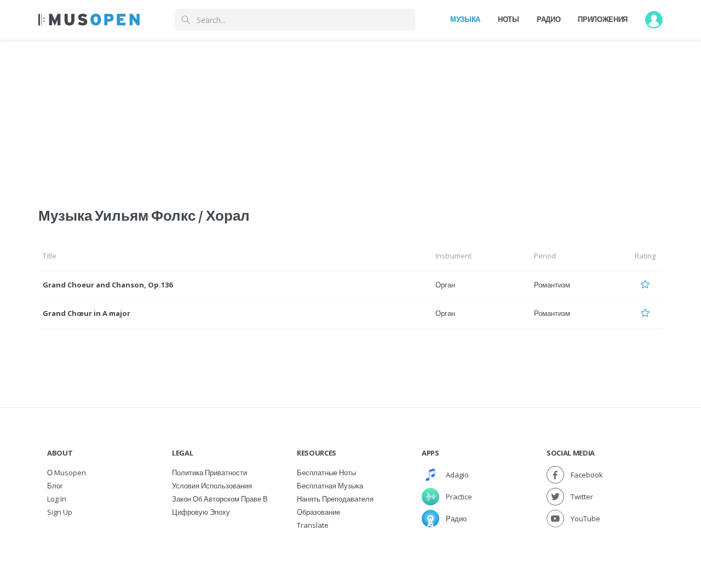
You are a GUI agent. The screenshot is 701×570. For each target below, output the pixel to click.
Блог (55, 486)
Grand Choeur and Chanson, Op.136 (108, 285)
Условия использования (212, 486)
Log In (56, 499)
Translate (313, 525)
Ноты (508, 19)
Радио (548, 19)
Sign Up (59, 512)
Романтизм (552, 285)
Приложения (603, 19)
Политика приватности (209, 472)
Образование (318, 512)
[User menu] (654, 19)
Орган (445, 285)
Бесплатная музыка (330, 486)
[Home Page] (89, 20)
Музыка (465, 19)
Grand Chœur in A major (86, 313)
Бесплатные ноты (326, 472)
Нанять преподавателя (335, 499)
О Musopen (66, 472)
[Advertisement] (350, 116)
